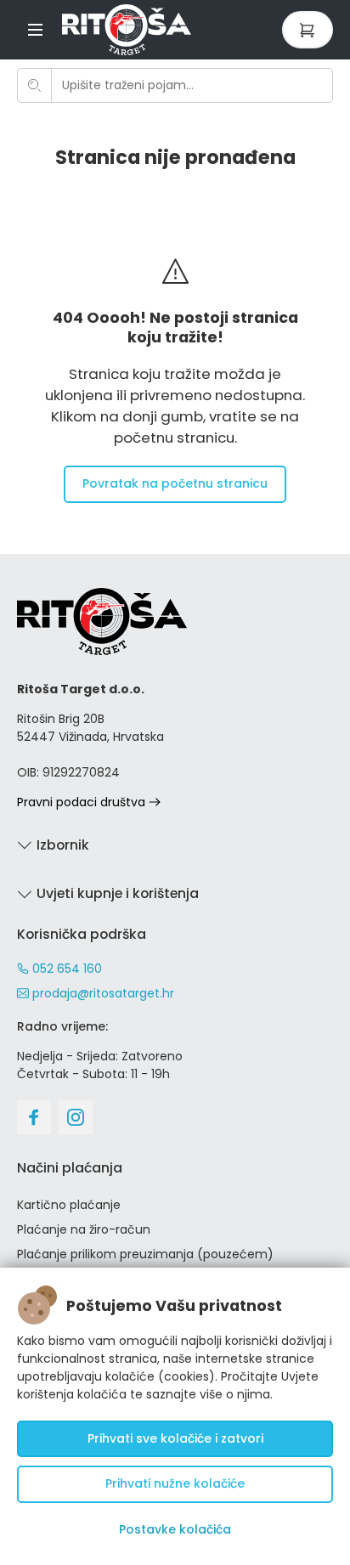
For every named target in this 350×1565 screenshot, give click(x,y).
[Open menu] (35, 29)
